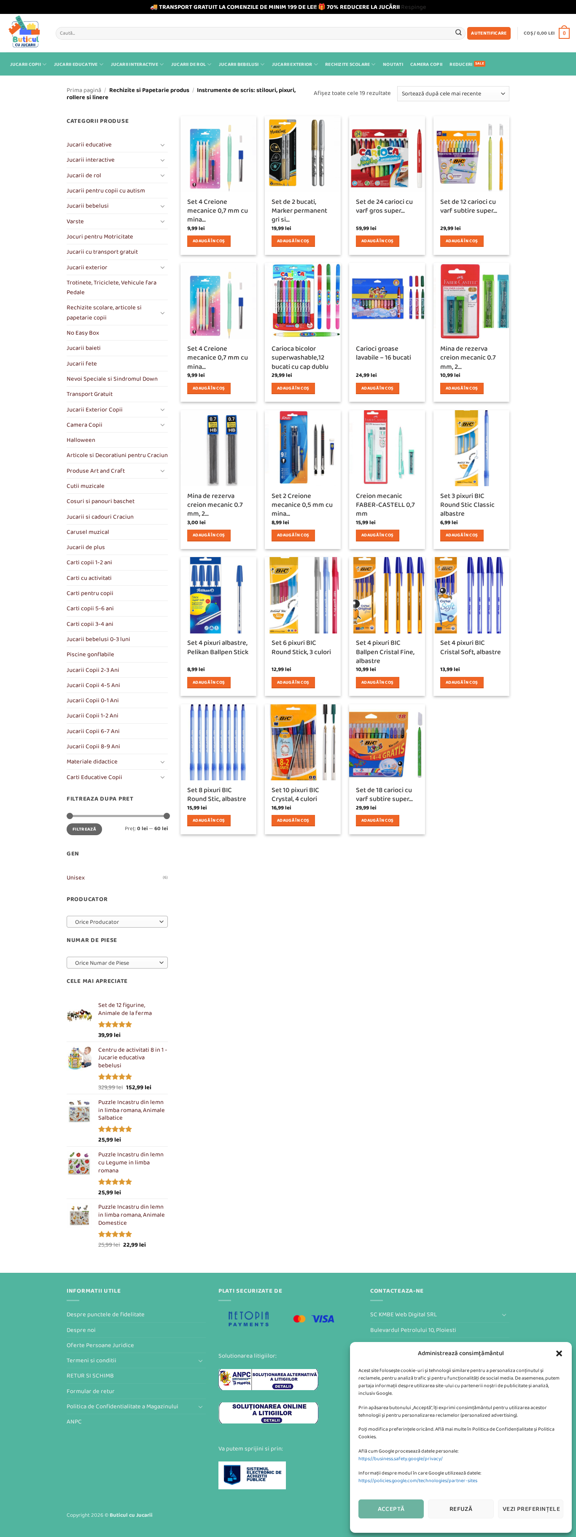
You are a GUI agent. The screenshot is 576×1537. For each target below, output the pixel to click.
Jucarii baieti (84, 348)
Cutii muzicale (86, 486)
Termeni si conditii (91, 1360)
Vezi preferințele (531, 1509)
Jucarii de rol (188, 64)
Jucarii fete (82, 363)
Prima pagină (84, 90)
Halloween (81, 440)
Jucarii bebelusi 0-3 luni (98, 639)
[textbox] (115, 922)
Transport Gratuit (90, 394)
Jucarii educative (76, 64)
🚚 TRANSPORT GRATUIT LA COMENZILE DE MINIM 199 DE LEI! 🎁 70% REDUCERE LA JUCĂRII (275, 7)
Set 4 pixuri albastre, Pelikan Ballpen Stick (217, 648)
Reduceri (460, 64)
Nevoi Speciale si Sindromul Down (112, 379)
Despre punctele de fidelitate (106, 1314)
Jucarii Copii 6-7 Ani (93, 731)
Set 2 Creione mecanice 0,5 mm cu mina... (302, 505)
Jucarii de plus (86, 547)
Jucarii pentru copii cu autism (106, 190)
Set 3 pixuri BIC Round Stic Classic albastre (467, 505)
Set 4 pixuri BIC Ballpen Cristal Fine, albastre (385, 652)
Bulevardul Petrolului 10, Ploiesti (413, 1330)
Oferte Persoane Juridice (100, 1345)
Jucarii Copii (25, 64)
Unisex (76, 877)
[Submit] (458, 33)
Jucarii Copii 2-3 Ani (93, 670)
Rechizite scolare (347, 64)
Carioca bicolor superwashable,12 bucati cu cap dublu (300, 357)
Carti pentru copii (90, 593)
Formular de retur (91, 1391)
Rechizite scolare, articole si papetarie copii (104, 312)
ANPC (74, 1421)
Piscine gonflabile (90, 654)
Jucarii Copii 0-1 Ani (93, 700)
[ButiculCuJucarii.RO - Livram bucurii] (24, 33)
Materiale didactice (92, 761)
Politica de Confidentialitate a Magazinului (122, 1406)
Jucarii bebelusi (239, 64)
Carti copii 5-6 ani (90, 608)
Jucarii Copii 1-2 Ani (92, 715)
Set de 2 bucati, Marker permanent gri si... (299, 211)
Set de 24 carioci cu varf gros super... (384, 207)
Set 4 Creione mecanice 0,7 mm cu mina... (217, 211)
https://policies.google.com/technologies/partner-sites (417, 1481)
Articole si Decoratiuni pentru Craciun (117, 455)
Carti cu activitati (89, 578)
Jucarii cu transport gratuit (102, 252)
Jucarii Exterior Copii (95, 409)
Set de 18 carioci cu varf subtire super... (384, 795)
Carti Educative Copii (94, 777)
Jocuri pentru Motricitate (100, 236)
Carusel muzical (88, 532)
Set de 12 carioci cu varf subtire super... (468, 207)
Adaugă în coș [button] (209, 241)
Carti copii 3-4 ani (90, 624)
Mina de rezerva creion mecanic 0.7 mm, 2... (468, 357)
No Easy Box (83, 333)
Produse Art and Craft (96, 471)
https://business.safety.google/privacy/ (400, 1459)
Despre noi (81, 1330)
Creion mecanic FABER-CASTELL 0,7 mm (385, 505)
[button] (559, 1353)
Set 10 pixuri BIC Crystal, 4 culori (295, 795)
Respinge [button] (413, 7)
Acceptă (391, 1509)
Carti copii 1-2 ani (89, 562)
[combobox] (117, 922)
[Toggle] (163, 144)
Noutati (393, 64)
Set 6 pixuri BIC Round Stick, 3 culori (301, 648)
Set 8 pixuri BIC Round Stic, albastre (216, 795)
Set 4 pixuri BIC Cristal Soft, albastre (470, 648)
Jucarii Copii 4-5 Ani (93, 685)
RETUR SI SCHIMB (90, 1375)
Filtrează (84, 829)
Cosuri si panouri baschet (101, 501)
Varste (75, 221)
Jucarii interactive (134, 64)
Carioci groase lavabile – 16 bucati (383, 353)
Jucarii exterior (292, 64)
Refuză (461, 1509)
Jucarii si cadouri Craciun (100, 517)
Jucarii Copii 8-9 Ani (93, 746)
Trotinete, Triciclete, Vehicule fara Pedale (111, 287)
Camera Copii (426, 64)
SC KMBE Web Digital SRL (403, 1314)
